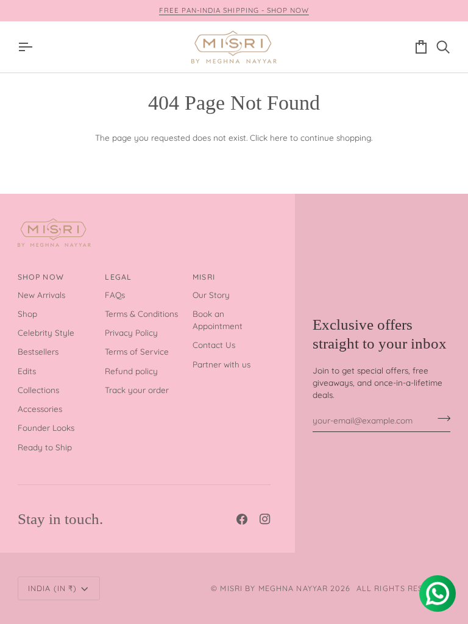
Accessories (40, 408)
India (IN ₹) (52, 588)
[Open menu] (29, 47)
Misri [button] (204, 277)
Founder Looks (46, 427)
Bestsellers (38, 351)
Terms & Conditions (141, 313)
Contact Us (214, 344)
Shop (27, 313)
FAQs (115, 294)
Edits (27, 371)
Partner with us (221, 364)
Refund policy (131, 371)
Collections (38, 390)
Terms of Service (137, 351)
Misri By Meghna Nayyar (274, 588)
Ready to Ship (45, 447)
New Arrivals (41, 294)
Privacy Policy (131, 332)
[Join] (440, 418)
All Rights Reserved (403, 588)
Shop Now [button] (41, 277)
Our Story (211, 294)
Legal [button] (118, 277)
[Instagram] (265, 519)
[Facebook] (241, 519)
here (279, 137)
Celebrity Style (46, 332)
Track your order (137, 390)
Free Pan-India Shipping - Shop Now (234, 10)
